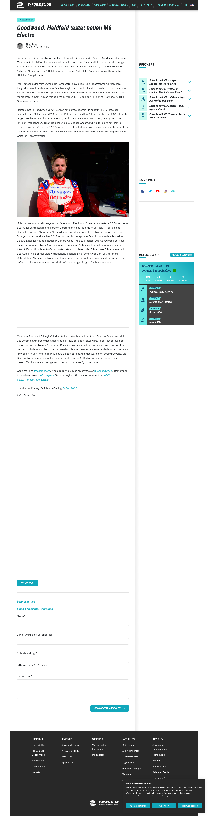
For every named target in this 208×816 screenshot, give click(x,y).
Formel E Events (180, 255)
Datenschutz (38, 766)
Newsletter (172, 191)
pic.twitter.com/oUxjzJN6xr (33, 379)
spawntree (67, 762)
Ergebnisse (128, 762)
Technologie (158, 754)
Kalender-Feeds (160, 772)
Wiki (133, 5)
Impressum (38, 760)
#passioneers (42, 370)
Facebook (143, 191)
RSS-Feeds (128, 745)
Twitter (150, 191)
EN (192, 5)
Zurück (29, 582)
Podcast (174, 5)
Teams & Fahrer (118, 5)
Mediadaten (98, 754)
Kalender (100, 5)
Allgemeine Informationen (159, 747)
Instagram (165, 191)
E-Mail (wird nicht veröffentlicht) (36, 634)
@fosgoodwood (103, 370)
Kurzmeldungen (130, 756)
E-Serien (161, 5)
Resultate (84, 5)
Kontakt (36, 772)
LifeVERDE (67, 756)
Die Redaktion (39, 745)
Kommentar (24, 676)
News (64, 5)
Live (72, 5)
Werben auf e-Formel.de (99, 747)
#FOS (107, 375)
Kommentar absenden (107, 708)
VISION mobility (70, 750)
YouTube (158, 191)
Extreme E (146, 5)
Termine (126, 774)
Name (23, 616)
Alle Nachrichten (130, 750)
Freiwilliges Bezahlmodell (39, 752)
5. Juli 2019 (70, 388)
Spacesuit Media (70, 745)
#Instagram (47, 375)
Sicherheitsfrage (27, 653)
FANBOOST (158, 760)
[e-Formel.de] (34, 5)
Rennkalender (159, 766)
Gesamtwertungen (131, 768)
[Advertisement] (73, 298)
